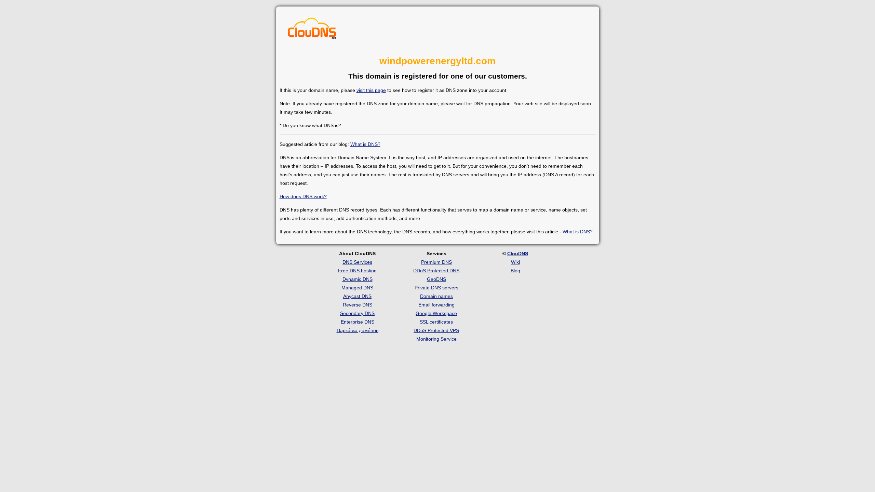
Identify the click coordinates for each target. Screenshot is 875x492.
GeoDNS (436, 279)
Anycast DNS (357, 296)
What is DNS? (365, 144)
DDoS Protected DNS (436, 270)
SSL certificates (436, 322)
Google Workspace (436, 313)
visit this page (371, 90)
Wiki (515, 262)
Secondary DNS (357, 313)
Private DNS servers (436, 287)
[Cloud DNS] (312, 30)
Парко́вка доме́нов (357, 330)
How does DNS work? (303, 196)
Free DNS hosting (357, 270)
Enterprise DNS (357, 322)
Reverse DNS (357, 305)
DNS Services (357, 262)
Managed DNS (357, 287)
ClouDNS (517, 253)
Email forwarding (436, 305)
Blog (515, 270)
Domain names (436, 296)
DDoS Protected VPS (436, 330)
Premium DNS (436, 262)
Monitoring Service (436, 339)
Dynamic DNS (357, 279)
